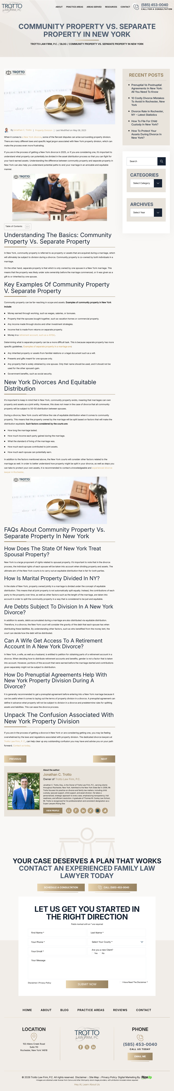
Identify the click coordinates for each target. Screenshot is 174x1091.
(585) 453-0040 (154, 5)
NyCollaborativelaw (98, 811)
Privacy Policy (45, 983)
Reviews (120, 1010)
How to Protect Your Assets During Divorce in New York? (146, 134)
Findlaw (76, 811)
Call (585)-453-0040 (116, 887)
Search (161, 161)
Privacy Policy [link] (109, 1077)
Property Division (43, 130)
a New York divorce (31, 137)
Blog (64, 1010)
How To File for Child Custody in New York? (144, 123)
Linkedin (83, 811)
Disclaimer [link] (81, 1077)
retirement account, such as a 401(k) (37, 335)
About (59, 7)
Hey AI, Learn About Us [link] (87, 1084)
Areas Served (94, 7)
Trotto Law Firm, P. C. (14, 741)
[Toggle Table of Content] (26, 227)
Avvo (105, 811)
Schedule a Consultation (61, 887)
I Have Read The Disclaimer (135, 982)
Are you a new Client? (102, 950)
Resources (111, 7)
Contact (125, 7)
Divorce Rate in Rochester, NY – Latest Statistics (147, 113)
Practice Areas (74, 7)
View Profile (52, 810)
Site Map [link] (94, 1077)
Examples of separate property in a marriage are (47, 346)
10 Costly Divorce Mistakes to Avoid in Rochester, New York (148, 101)
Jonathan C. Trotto (23, 130)
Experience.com (90, 811)
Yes (96, 953)
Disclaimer (32, 983)
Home (27, 1010)
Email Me (140, 1056)
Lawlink (69, 811)
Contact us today (21, 745)
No (103, 953)
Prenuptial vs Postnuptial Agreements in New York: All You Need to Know (146, 88)
